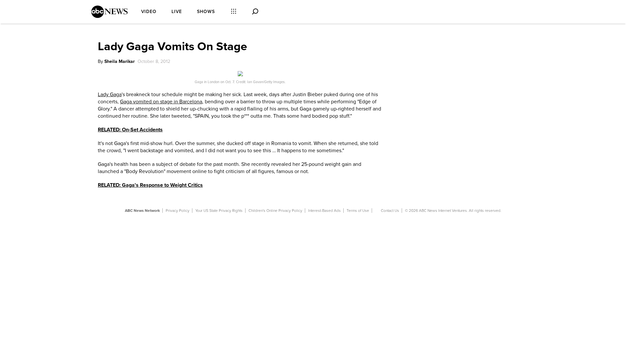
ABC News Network (142, 210)
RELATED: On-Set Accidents (130, 129)
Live (176, 11)
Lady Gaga (110, 94)
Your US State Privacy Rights (219, 210)
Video (148, 11)
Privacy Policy (177, 210)
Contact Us (390, 210)
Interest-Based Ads (324, 210)
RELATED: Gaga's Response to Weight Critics (150, 185)
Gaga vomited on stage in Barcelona (161, 101)
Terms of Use (358, 210)
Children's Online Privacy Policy (275, 210)
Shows (206, 11)
